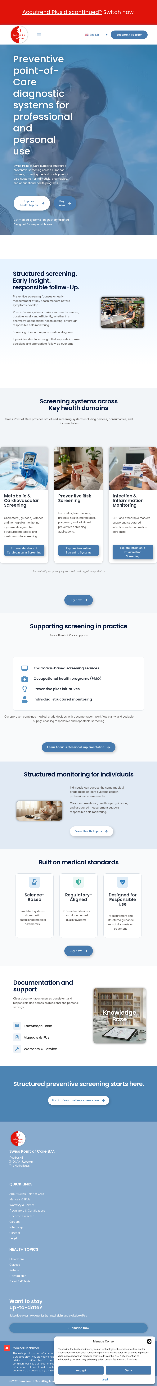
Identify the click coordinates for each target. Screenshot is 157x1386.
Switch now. (78, 12)
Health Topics (23, 1249)
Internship (16, 1227)
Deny (128, 1370)
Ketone (14, 1270)
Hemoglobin (17, 1276)
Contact (14, 1233)
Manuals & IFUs (19, 1199)
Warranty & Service (22, 1205)
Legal (105, 1379)
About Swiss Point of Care (26, 1194)
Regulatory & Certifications (27, 1210)
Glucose (14, 1264)
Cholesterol (17, 1259)
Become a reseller (21, 1216)
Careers (14, 1221)
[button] (149, 1341)
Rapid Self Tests (19, 1281)
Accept (81, 1370)
